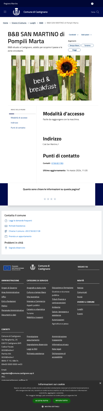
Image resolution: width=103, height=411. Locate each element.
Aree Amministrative (10, 292)
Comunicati (82, 292)
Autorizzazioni (58, 319)
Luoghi (33, 22)
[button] (51, 406)
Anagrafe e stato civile (36, 287)
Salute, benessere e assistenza (60, 313)
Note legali (56, 348)
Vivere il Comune (19, 22)
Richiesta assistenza (35, 353)
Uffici (4, 296)
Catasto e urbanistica (36, 309)
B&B (41, 22)
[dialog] (51, 396)
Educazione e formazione (62, 287)
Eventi (80, 313)
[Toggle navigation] (5, 11)
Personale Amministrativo (13, 310)
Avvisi (79, 296)
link (75, 395)
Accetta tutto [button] (41, 401)
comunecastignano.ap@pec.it (15, 380)
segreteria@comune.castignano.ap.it (18, 373)
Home (5, 22)
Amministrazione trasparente (59, 338)
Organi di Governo (9, 287)
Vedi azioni (85, 34)
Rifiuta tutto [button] (62, 400)
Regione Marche (11, 3)
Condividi (72, 34)
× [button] (100, 383)
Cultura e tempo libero (36, 292)
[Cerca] (97, 12)
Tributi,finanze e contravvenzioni (59, 301)
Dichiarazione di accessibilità (59, 355)
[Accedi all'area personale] (92, 3)
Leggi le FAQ (32, 348)
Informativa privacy (60, 344)
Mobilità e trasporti (35, 317)
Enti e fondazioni (9, 301)
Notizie (80, 287)
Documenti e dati (9, 314)
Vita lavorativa (33, 296)
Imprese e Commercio (36, 301)
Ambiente (56, 307)
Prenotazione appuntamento (33, 338)
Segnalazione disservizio (37, 344)
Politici (4, 305)
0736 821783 (57, 163)
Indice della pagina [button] (18, 109)
